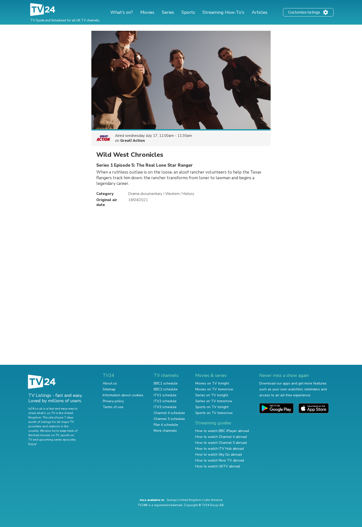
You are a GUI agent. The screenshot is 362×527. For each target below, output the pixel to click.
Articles (259, 12)
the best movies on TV (43, 435)
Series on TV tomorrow (213, 401)
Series (168, 12)
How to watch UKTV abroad (217, 466)
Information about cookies (123, 395)
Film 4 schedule (166, 424)
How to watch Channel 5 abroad (221, 442)
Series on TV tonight (211, 395)
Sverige (172, 500)
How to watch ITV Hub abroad (219, 448)
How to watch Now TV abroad (219, 460)
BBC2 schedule (166, 389)
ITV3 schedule (165, 407)
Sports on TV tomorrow (214, 413)
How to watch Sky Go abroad (218, 454)
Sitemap (109, 389)
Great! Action (132, 140)
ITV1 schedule (165, 395)
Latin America (213, 500)
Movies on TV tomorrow (214, 389)
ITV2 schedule (165, 401)
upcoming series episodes (57, 440)
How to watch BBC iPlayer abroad (222, 431)
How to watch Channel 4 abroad (221, 436)
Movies (147, 12)
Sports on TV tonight (212, 407)
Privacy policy (113, 401)
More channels (165, 430)
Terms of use (113, 407)
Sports (188, 12)
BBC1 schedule (166, 383)
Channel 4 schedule (169, 413)
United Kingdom (190, 500)
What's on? (121, 12)
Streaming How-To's (223, 12)
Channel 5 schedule (169, 418)
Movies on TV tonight (212, 383)
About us (110, 383)
